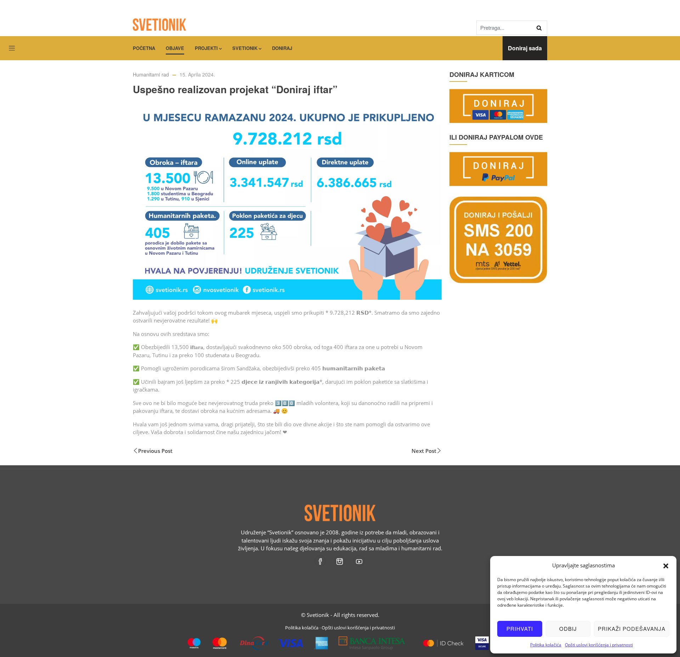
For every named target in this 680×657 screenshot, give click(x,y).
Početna (144, 48)
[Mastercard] (443, 640)
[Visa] (482, 640)
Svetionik (244, 48)
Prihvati (519, 628)
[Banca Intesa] (372, 640)
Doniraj (282, 48)
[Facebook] (320, 561)
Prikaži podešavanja (631, 628)
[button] (665, 565)
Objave (175, 48)
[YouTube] (359, 561)
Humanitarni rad (151, 74)
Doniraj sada (525, 48)
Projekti (206, 48)
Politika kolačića (545, 645)
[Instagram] (340, 561)
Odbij (568, 628)
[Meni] (12, 48)
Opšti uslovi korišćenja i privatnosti (599, 645)
